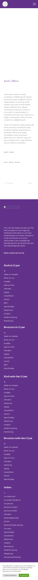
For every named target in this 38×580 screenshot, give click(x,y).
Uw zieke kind (9, 496)
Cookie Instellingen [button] (10, 575)
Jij (4, 271)
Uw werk (7, 529)
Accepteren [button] (24, 575)
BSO (5, 303)
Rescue (17, 162)
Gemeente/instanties (12, 557)
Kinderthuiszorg (10, 317)
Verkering (8, 403)
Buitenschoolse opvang (13, 525)
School (6, 299)
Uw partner (8, 504)
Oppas (6, 292)
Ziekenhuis (8, 310)
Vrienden (7, 289)
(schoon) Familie (10, 511)
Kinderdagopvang (11, 518)
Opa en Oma (9, 285)
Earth (7, 81)
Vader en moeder (11, 274)
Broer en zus (9, 278)
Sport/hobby (9, 307)
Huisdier (7, 282)
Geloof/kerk (9, 296)
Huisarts (7, 314)
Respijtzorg (8, 554)
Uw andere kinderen (12, 500)
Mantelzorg (8, 321)
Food (5, 162)
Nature (15, 81)
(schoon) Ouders (10, 507)
